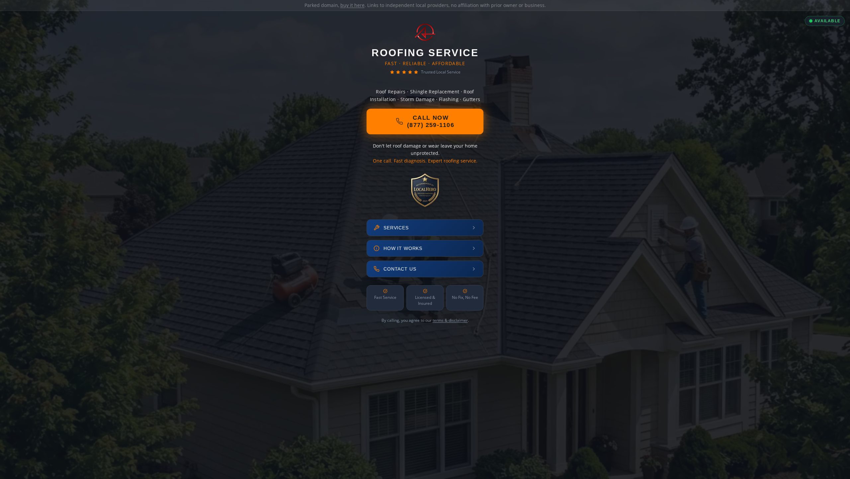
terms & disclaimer (450, 320)
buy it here (352, 5)
